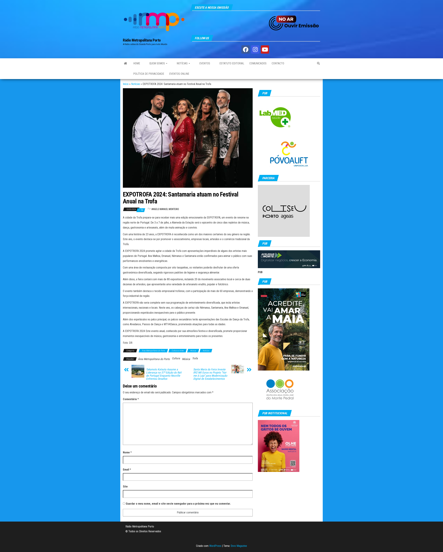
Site (125, 486)
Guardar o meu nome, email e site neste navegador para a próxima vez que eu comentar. (178, 503)
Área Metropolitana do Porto (153, 350)
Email (127, 469)
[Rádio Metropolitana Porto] (125, 63)
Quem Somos (157, 63)
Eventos (204, 63)
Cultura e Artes (177, 350)
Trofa (195, 358)
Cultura (176, 358)
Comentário (131, 399)
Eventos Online (179, 73)
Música (193, 350)
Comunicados (257, 63)
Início (126, 84)
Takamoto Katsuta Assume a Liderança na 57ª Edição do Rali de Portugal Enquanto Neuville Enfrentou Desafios (164, 374)
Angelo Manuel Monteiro (165, 209)
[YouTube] (265, 49)
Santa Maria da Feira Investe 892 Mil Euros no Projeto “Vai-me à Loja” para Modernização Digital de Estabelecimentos (210, 374)
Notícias (182, 63)
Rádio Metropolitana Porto (142, 40)
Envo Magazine (239, 546)
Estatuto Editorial (231, 63)
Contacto (278, 63)
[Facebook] (245, 49)
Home (136, 63)
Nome (127, 452)
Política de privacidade (148, 73)
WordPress (215, 546)
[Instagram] (255, 49)
